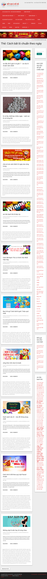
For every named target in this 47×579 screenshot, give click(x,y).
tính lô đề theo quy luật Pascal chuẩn (17, 508)
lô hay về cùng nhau (25, 556)
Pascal (9, 503)
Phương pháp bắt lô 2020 (8, 193)
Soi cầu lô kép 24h (25, 237)
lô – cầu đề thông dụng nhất (10, 446)
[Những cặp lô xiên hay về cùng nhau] (16, 526)
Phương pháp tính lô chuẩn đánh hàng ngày (20, 193)
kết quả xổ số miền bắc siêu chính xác (40, 440)
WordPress (10, 575)
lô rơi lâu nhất (20, 141)
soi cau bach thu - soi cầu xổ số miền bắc (19, 120)
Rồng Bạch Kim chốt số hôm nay (23, 284)
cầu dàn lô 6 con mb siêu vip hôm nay (40, 152)
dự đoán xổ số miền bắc (40, 411)
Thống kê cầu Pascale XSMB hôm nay (13, 506)
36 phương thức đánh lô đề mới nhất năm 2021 (15, 83)
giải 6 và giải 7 (13, 88)
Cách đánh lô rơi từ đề (6, 138)
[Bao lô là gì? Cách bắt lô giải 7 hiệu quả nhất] (16, 307)
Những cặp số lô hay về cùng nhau (13, 561)
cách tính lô (38, 391)
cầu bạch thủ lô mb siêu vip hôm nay (40, 102)
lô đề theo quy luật (9, 501)
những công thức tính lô (22, 391)
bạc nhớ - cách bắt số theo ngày (12, 332)
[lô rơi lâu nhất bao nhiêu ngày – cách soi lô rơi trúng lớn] (16, 112)
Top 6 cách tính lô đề (11, 394)
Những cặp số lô (20, 560)
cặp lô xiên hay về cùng (13, 553)
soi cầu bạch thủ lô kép (17, 237)
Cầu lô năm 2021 (27, 87)
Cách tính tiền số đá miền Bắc (19, 388)
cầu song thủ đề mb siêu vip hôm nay (40, 173)
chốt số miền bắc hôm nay (40, 385)
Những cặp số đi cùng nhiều (12, 560)
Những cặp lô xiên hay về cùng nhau (15, 530)
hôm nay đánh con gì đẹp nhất (40, 434)
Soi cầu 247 (17, 446)
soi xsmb (38, 483)
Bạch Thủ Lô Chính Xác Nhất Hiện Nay (23, 278)
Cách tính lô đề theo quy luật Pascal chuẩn (12, 499)
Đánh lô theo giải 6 (20, 340)
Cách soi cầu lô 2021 (22, 86)
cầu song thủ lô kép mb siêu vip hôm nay (40, 178)
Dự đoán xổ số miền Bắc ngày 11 (40, 416)
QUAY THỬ (17, 27)
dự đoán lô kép (40, 402)
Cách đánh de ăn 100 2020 (10, 186)
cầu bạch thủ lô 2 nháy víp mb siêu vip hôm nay (40, 82)
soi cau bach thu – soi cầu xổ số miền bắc (11, 11)
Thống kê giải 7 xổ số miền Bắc (25, 342)
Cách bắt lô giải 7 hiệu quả (13, 336)
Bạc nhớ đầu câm (27, 83)
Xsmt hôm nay (21, 15)
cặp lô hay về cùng (26, 552)
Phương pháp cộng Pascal (22, 503)
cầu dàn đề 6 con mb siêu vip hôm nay (40, 117)
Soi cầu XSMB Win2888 (13, 289)
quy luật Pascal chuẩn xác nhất (14, 505)
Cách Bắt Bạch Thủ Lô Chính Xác (13, 281)
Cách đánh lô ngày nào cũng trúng (12, 86)
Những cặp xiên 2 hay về (23, 561)
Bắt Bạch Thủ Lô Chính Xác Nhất (8, 280)
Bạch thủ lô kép (14, 231)
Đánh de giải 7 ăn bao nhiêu (11, 340)
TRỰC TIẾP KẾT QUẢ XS (29, 19)
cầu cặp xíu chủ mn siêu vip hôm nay (40, 240)
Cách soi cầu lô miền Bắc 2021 (15, 384)
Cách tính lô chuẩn (12, 87)
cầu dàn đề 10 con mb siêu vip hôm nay (40, 128)
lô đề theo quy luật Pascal (17, 501)
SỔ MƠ (10, 27)
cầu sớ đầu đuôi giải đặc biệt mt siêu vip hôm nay (40, 216)
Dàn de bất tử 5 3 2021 (6, 88)
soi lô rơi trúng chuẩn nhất (15, 142)
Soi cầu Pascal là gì (23, 505)
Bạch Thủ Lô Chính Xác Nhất (12, 278)
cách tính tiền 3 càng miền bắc (18, 387)
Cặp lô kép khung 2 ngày (23, 236)
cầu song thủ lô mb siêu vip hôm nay (40, 183)
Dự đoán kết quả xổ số (7, 19)
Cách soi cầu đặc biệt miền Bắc (24, 189)
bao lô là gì (8, 333)
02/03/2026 (9, 120)
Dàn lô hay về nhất (15, 556)
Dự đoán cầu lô (25, 443)
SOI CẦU (40, 23)
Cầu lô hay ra (18, 282)
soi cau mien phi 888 (13, 288)
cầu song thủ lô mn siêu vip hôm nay (40, 262)
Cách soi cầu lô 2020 (12, 190)
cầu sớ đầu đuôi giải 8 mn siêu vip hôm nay (40, 252)
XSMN (3, 23)
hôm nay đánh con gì (40, 431)
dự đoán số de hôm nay (22, 444)
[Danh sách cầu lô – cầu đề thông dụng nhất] (16, 413)
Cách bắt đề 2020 (26, 233)
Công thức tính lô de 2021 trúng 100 (11, 391)
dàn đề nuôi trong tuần (17, 192)
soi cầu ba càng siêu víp (40, 450)
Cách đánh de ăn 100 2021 (13, 383)
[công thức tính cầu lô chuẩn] (16, 359)
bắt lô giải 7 (18, 333)
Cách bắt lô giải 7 (5, 336)
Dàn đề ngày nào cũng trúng (7, 192)
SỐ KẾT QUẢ (24, 27)
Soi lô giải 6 (11, 90)
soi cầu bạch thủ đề (40, 460)
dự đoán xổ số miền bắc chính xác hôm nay (40, 414)
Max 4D (38, 301)
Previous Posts (5, 568)
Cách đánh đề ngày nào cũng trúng (22, 186)
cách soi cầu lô (21, 439)
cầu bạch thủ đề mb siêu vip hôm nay (40, 92)
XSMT (9, 23)
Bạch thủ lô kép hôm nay (22, 231)
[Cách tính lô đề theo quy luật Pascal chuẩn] (14, 470)
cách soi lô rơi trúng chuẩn (24, 138)
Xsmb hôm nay (27, 11)
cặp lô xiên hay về (5, 553)
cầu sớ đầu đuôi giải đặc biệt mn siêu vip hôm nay (40, 257)
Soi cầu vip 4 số (20, 288)
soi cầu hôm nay (40, 469)
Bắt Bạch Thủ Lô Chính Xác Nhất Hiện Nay (21, 280)
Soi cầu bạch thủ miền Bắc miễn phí (21, 285)
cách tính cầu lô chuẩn (25, 384)
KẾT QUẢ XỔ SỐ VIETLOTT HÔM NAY (40, 293)
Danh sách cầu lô (23, 442)
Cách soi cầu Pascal (8, 498)
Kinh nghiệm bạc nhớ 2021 (20, 88)
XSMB (39, 19)
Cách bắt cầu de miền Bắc (11, 185)
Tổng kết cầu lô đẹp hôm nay (18, 449)
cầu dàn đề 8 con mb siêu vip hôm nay (40, 122)
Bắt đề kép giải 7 (13, 333)
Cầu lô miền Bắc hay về (16, 442)
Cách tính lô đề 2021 (9, 387)
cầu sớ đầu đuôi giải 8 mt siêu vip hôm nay (40, 211)
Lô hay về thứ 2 (20, 557)
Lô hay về (20, 556)
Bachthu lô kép (10, 233)
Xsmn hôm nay (32, 15)
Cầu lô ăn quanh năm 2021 (11, 390)
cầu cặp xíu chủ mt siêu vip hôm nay (40, 195)
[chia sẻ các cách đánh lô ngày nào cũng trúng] (16, 160)
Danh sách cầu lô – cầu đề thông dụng (15, 443)
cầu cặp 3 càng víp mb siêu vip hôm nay (40, 107)
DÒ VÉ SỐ (4, 27)
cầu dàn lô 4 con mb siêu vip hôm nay (40, 143)
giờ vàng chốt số (40, 429)
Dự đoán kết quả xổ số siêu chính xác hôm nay (40, 398)
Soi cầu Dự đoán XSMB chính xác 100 (10, 447)
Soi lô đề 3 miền (18, 19)
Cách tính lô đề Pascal (16, 498)
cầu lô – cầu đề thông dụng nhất (18, 440)
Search (39, 53)
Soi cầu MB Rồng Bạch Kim (22, 447)
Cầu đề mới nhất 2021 (24, 499)
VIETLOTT (24, 23)
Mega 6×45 (39, 296)
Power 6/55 (39, 303)
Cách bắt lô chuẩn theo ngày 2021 (19, 84)
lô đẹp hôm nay (23, 192)
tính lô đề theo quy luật (24, 506)
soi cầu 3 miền (39, 446)
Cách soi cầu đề (5, 190)
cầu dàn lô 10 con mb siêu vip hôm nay (40, 138)
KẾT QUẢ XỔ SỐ (16, 23)
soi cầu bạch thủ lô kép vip (11, 214)
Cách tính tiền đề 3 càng (10, 388)
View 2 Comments (14, 77)
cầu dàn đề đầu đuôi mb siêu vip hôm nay (40, 133)
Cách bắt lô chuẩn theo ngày (7, 84)
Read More (5, 77)
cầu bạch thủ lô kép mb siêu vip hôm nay (40, 97)
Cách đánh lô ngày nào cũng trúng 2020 (11, 189)
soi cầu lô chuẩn (40, 474)
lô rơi (17, 141)
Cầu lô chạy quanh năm (20, 87)
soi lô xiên (41, 481)
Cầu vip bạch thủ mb (24, 282)
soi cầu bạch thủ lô (40, 456)
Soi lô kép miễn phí (13, 238)
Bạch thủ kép (9, 231)
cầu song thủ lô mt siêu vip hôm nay (40, 221)
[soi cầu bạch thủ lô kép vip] (16, 210)
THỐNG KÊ (33, 23)
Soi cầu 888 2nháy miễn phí (10, 285)
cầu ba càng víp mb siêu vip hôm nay (40, 87)
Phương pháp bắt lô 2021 (13, 563)
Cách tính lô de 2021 (20, 386)
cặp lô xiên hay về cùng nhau (22, 553)
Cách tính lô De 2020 (26, 190)
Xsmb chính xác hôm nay (7, 15)
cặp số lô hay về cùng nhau (8, 554)
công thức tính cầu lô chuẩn (12, 363)
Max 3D (38, 299)
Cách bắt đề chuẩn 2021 (11, 495)
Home (33, 39)
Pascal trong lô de (14, 503)
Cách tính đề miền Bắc (6, 386)
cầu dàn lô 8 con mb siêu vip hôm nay (40, 157)
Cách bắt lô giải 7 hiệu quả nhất (23, 336)
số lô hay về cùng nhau (22, 563)
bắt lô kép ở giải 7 (24, 333)
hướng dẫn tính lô (39, 437)
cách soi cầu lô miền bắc (14, 138)
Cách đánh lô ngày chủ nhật (14, 188)
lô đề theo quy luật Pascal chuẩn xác (13, 502)
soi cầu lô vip (7, 288)
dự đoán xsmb (39, 406)
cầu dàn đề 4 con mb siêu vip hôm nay (40, 112)
